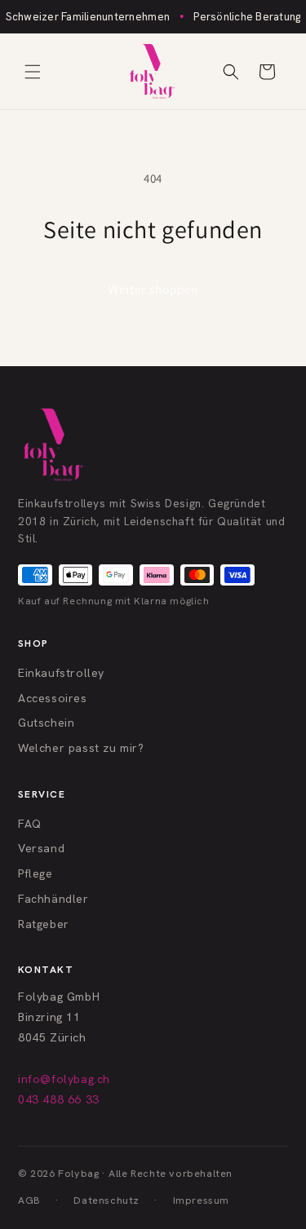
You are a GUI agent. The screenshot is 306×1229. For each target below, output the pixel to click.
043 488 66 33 (59, 1099)
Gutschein (46, 722)
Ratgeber (43, 924)
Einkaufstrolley (61, 672)
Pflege (35, 873)
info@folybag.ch (64, 1079)
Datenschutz (106, 1200)
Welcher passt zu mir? (81, 747)
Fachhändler (53, 898)
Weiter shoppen (153, 289)
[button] (33, 72)
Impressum (201, 1200)
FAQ (30, 823)
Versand (41, 848)
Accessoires (52, 698)
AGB (29, 1200)
